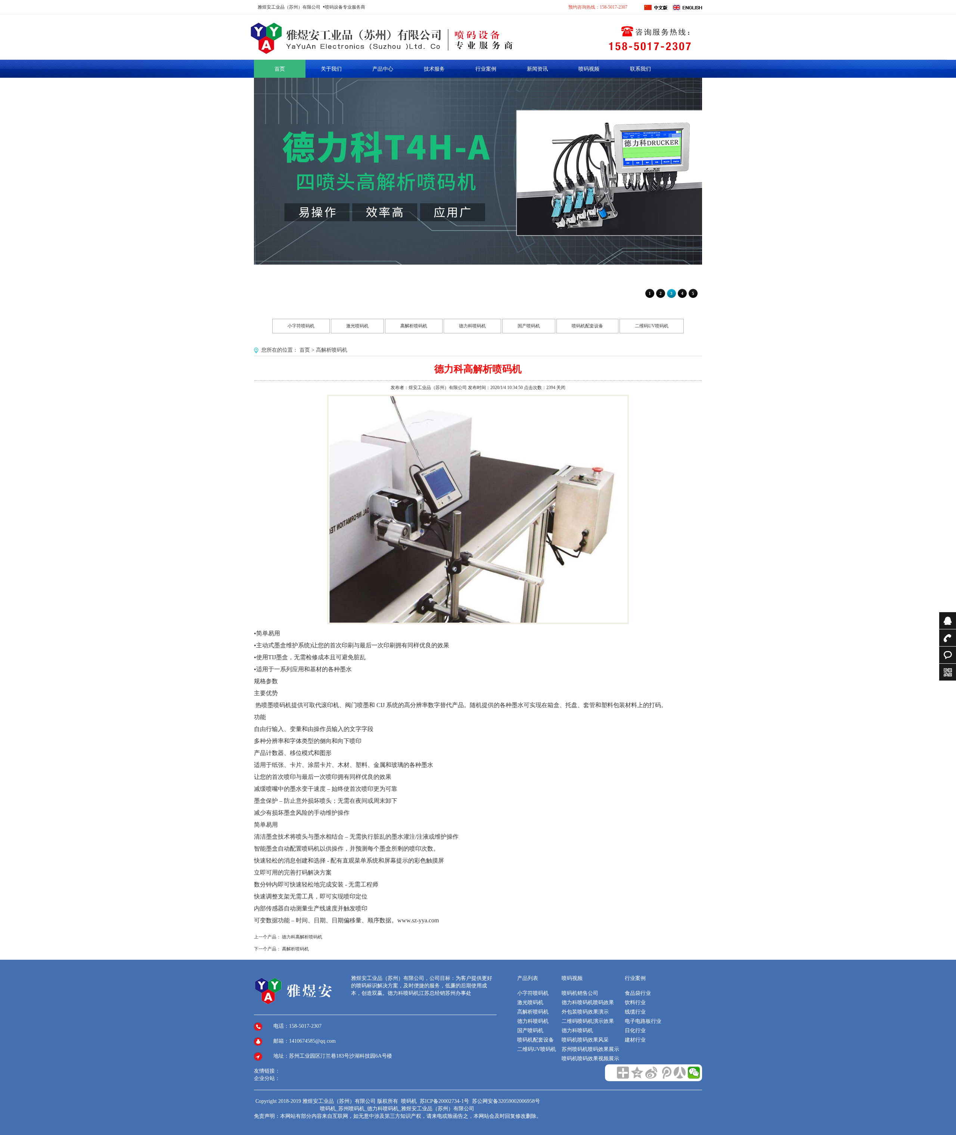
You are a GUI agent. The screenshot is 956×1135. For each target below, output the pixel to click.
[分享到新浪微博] (651, 1073)
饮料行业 (635, 1002)
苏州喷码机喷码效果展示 (590, 1049)
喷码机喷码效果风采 (585, 1040)
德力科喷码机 (472, 326)
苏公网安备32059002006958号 (506, 1101)
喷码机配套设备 (587, 326)
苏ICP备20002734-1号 (445, 1101)
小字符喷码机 (301, 326)
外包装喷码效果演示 (585, 1012)
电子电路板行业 (643, 1021)
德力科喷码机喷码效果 (588, 1002)
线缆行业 (635, 1012)
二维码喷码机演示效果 (588, 1021)
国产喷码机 (529, 326)
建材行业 (635, 1040)
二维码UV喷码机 (651, 326)
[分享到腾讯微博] (665, 1073)
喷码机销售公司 (580, 993)
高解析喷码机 (413, 326)
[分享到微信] (694, 1073)
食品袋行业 (638, 993)
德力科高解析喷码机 (302, 937)
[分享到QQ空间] (637, 1073)
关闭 (560, 387)
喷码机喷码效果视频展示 (590, 1058)
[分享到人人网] (680, 1073)
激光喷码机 (357, 326)
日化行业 (635, 1030)
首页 (304, 350)
